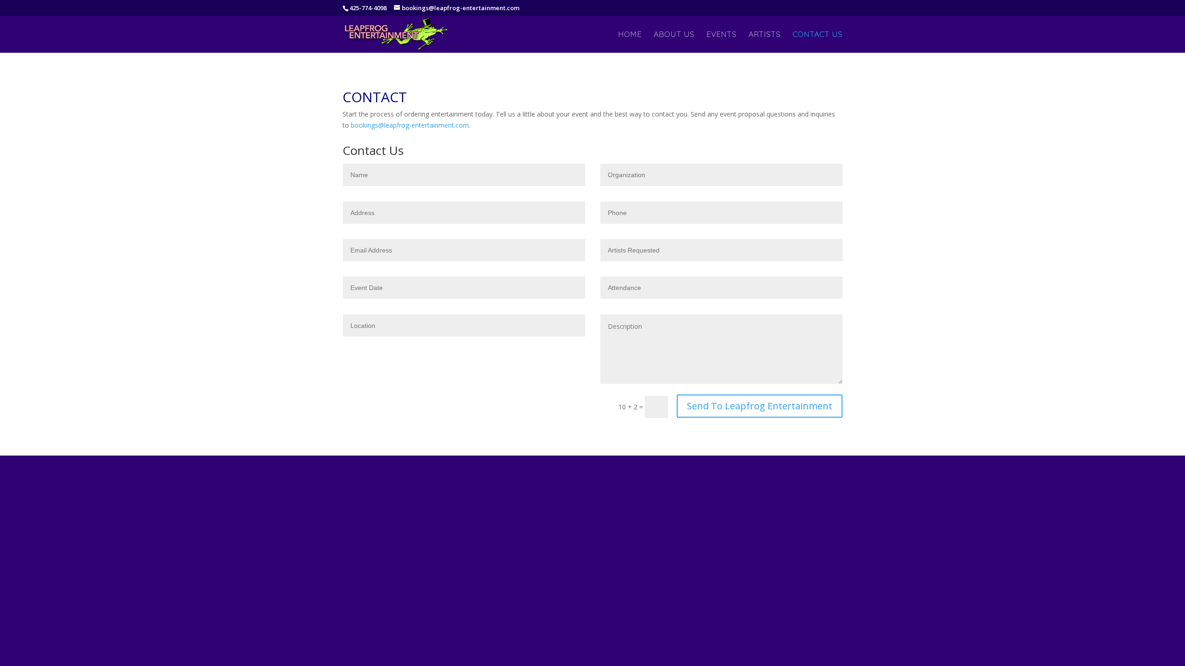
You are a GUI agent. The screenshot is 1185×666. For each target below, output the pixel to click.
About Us (674, 35)
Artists (764, 35)
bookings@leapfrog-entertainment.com (410, 125)
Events (721, 35)
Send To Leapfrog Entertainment (759, 406)
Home (630, 35)
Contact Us (817, 35)
